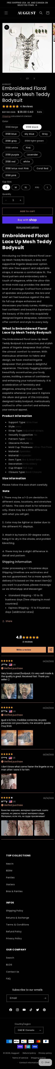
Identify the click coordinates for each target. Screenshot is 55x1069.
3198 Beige (13, 127)
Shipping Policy (14, 910)
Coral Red (42, 168)
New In (10, 863)
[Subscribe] (45, 998)
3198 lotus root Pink (17, 168)
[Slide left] (20, 78)
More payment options (27, 227)
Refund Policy (14, 931)
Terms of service (20, 1058)
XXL (38, 188)
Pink (28, 147)
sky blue (29, 133)
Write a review (23, 649)
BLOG (9, 964)
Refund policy (29, 1053)
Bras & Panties (14, 891)
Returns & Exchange (17, 917)
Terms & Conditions (17, 924)
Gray (45, 133)
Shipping (6, 116)
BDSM (9, 870)
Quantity (6, 194)
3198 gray (11, 140)
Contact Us (12, 971)
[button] (6, 13)
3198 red (10, 161)
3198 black (32, 127)
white (26, 161)
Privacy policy (45, 1053)
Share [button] (9, 621)
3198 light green (36, 141)
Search (10, 957)
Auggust (15, 1053)
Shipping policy (38, 1058)
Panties (10, 877)
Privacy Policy (14, 938)
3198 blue (11, 133)
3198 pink (11, 175)
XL (26, 187)
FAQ (8, 978)
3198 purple (12, 154)
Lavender (32, 154)
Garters (10, 884)
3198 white (13, 148)
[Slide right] (34, 78)
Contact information (29, 1062)
